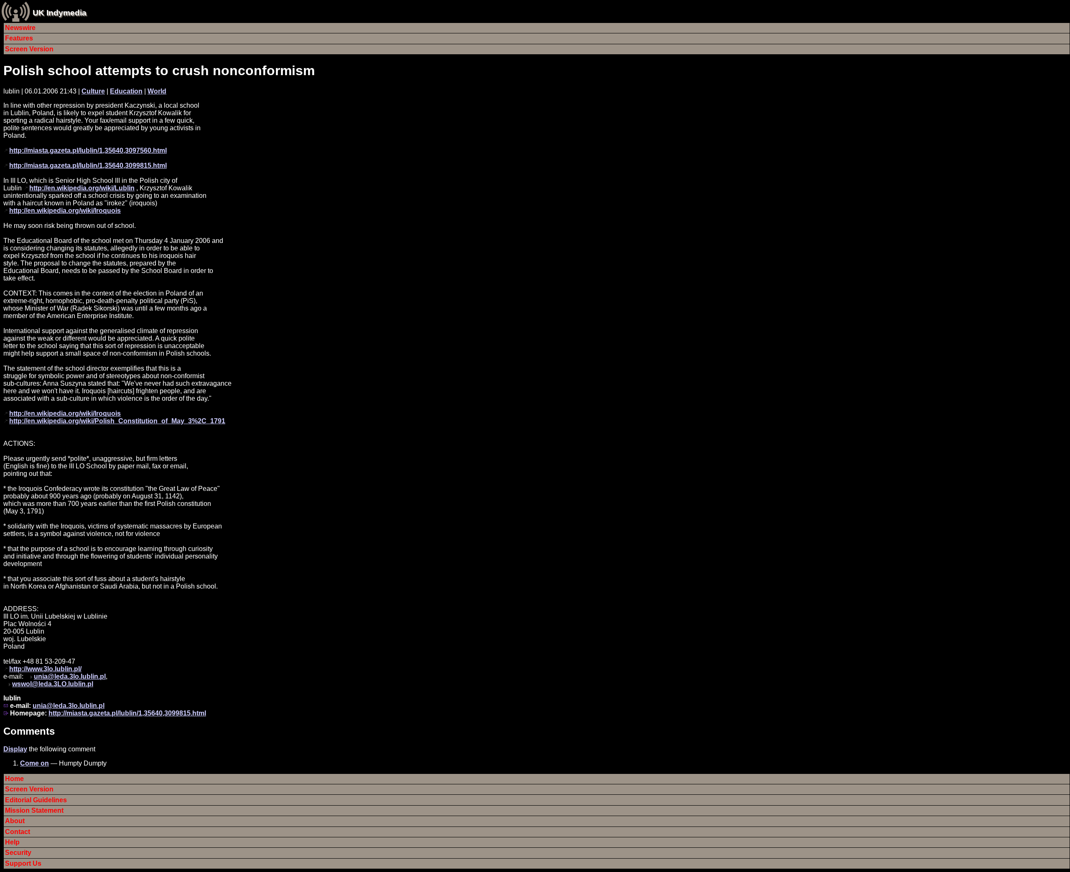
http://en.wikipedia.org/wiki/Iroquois (65, 210)
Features (19, 38)
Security (18, 852)
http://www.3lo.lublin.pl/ (45, 668)
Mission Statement (34, 810)
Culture (93, 91)
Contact (17, 831)
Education (126, 91)
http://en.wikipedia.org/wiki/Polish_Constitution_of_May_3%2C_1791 (117, 421)
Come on (34, 763)
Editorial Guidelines (36, 800)
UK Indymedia (60, 12)
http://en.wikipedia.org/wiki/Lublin (82, 188)
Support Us (23, 863)
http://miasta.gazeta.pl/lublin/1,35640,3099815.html (88, 165)
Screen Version (29, 49)
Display (15, 749)
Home (14, 778)
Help (12, 842)
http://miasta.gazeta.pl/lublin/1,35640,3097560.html (88, 150)
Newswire (20, 27)
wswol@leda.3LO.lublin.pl (52, 683)
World (157, 91)
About (15, 820)
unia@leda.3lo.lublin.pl (70, 676)
